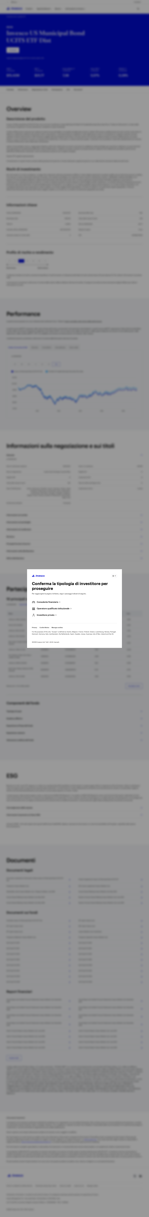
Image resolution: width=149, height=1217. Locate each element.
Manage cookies (57, 627)
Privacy (34, 627)
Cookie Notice (44, 627)
